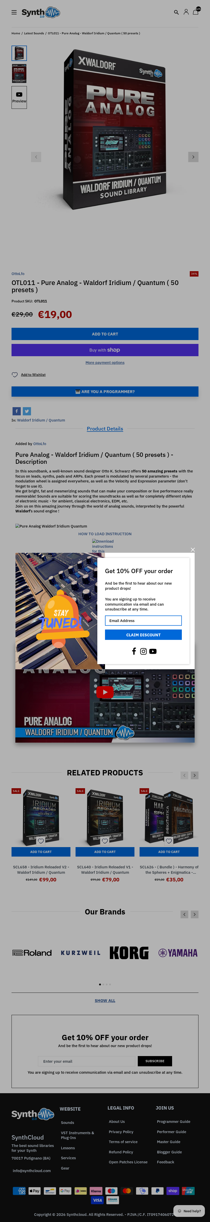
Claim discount (143, 634)
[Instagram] (143, 651)
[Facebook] (134, 651)
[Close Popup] (193, 549)
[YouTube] (153, 651)
